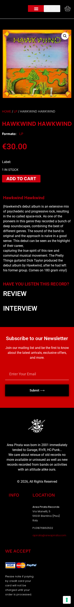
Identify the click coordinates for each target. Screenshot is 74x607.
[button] (36, 8)
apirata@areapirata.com (49, 535)
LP (15, 111)
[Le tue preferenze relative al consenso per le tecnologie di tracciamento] (67, 600)
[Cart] (67, 8)
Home (6, 111)
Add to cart (21, 178)
